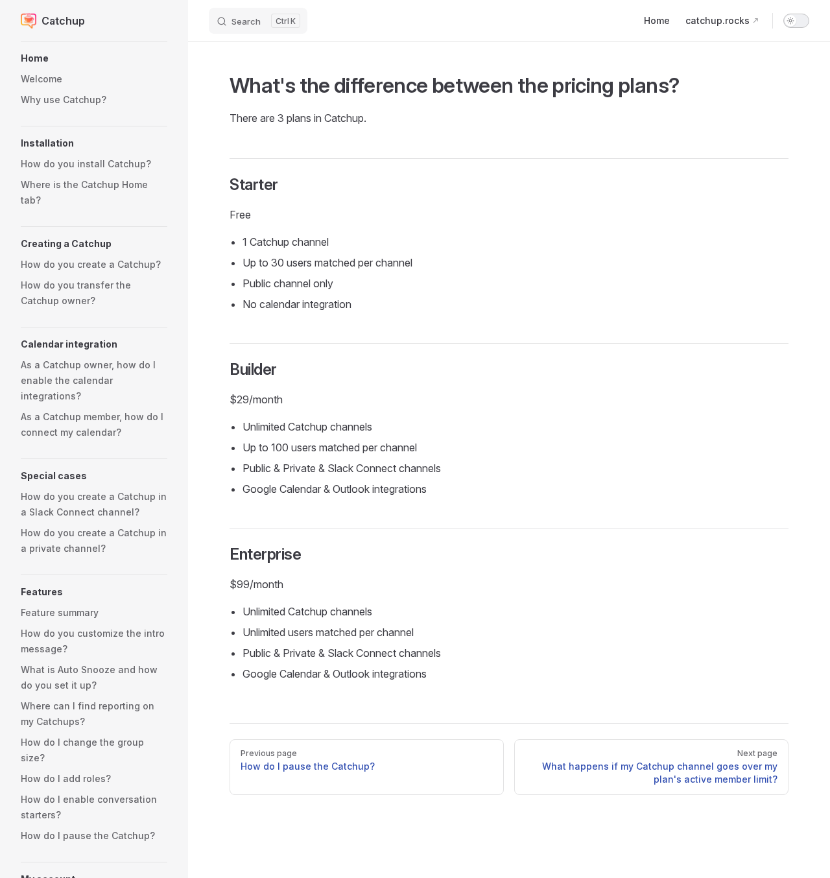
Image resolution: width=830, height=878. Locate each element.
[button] (94, 58)
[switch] (796, 21)
